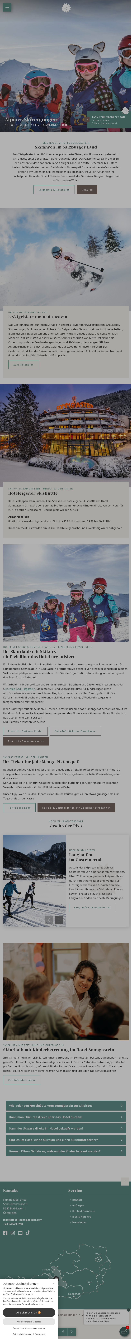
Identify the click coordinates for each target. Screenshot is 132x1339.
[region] (29, 1296)
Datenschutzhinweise (22, 1334)
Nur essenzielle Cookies (29, 1321)
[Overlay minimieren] (53, 1283)
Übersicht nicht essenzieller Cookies (29, 1328)
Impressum (40, 1334)
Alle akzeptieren (26, 1312)
